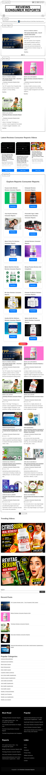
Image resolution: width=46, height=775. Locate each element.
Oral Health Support (5, 688)
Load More (23, 343)
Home (25, 745)
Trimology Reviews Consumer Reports (20, 624)
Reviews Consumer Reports (27, 769)
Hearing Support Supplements (8, 678)
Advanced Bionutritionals (8, 427)
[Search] (43, 16)
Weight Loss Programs (29, 494)
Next (26, 513)
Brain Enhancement (28, 427)
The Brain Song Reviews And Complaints (12, 733)
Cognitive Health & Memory (9, 494)
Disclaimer (26, 750)
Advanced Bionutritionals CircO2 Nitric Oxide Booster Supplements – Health (12, 431)
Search (2, 589)
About (25, 747)
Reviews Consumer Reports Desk (33, 36)
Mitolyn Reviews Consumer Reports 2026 (20, 613)
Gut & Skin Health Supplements (8, 675)
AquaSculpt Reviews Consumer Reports (33, 722)
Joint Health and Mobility (30, 461)
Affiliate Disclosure (28, 755)
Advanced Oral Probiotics (8, 461)
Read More (26, 93)
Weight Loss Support (7, 394)
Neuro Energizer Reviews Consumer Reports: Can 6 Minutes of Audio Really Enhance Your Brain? (34, 431)
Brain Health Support (6, 669)
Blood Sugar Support (6, 664)
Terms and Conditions (29, 758)
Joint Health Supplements (7, 683)
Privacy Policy (27, 752)
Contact (26, 760)
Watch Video (8, 170)
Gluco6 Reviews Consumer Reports (32, 727)
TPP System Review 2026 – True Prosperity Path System (24, 602)
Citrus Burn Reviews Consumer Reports (20, 634)
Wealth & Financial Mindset (31, 30)
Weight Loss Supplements (30, 76)
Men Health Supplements (7, 686)
